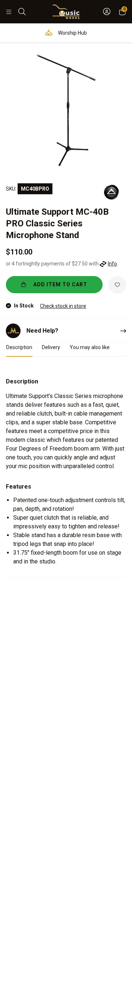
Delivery (51, 347)
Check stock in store (63, 306)
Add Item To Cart (59, 284)
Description (19, 347)
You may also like (90, 347)
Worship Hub (72, 33)
